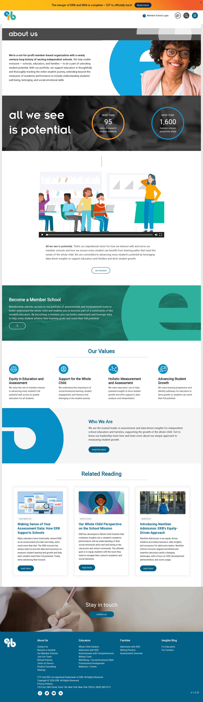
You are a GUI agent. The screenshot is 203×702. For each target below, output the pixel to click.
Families (125, 640)
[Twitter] (47, 693)
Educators (84, 640)
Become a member (46, 650)
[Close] (200, 2)
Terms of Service (45, 663)
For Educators (168, 646)
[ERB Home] (10, 15)
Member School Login (157, 15)
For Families (168, 650)
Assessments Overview (131, 653)
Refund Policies (44, 659)
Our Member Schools (47, 653)
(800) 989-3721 (103, 687)
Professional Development (91, 663)
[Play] (42, 234)
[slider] (99, 234)
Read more (143, 5)
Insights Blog (169, 640)
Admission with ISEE (89, 650)
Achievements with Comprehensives (96, 653)
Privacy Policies (45, 683)
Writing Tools (85, 656)
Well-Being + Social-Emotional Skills (96, 659)
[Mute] (156, 234)
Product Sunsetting (46, 666)
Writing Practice (127, 650)
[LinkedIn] (61, 693)
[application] (101, 202)
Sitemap (41, 669)
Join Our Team (44, 656)
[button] (101, 202)
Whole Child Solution (89, 646)
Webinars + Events (88, 666)
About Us (42, 640)
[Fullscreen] (160, 234)
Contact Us (42, 646)
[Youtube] (54, 693)
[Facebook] (40, 693)
